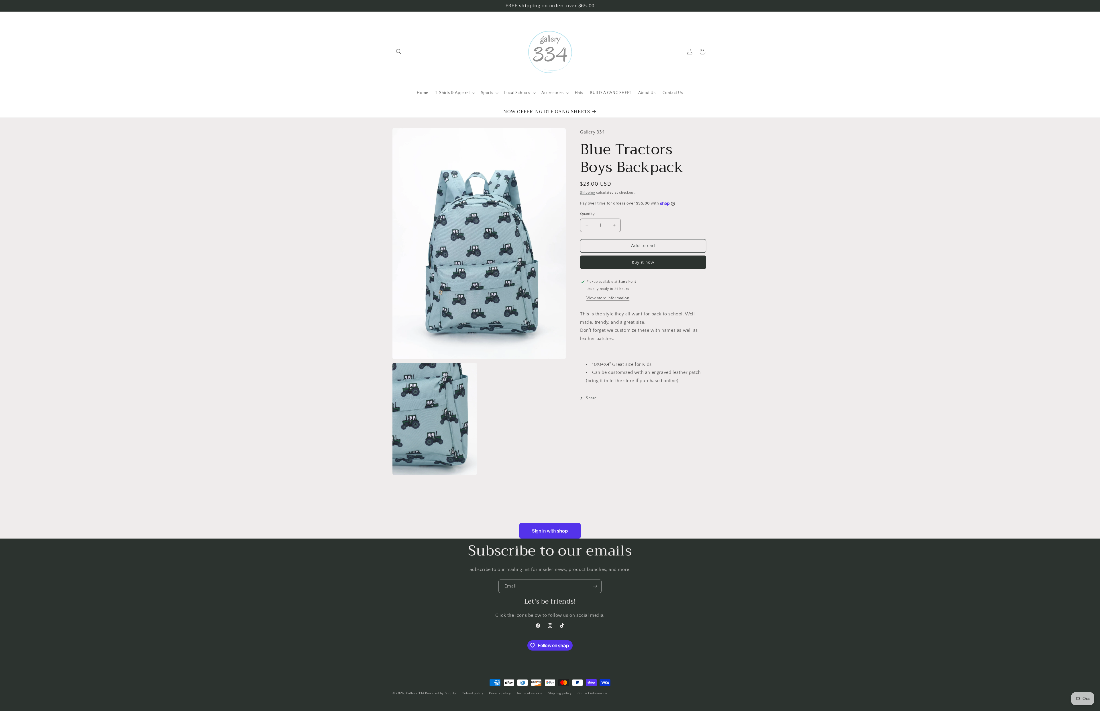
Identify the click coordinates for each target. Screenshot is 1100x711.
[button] (398, 51)
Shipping (587, 193)
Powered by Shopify (440, 693)
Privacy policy (500, 693)
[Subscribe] (595, 586)
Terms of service (530, 693)
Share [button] (591, 398)
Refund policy (472, 693)
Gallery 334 (415, 693)
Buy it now (643, 262)
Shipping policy (560, 693)
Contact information (592, 693)
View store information (607, 298)
